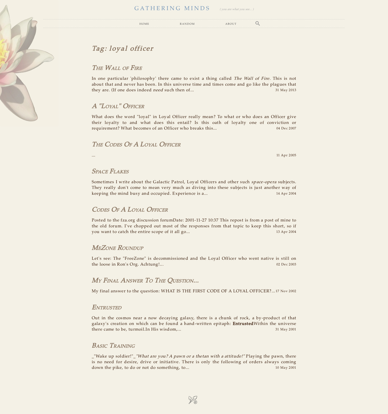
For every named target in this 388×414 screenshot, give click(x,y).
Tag (98, 48)
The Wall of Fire (117, 68)
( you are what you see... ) (237, 9)
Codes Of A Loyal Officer (130, 209)
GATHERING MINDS (172, 8)
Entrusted (106, 307)
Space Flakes (110, 171)
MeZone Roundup (117, 248)
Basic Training (113, 345)
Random (187, 23)
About (231, 23)
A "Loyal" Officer (118, 106)
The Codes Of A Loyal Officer (136, 144)
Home (144, 23)
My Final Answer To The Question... (145, 280)
